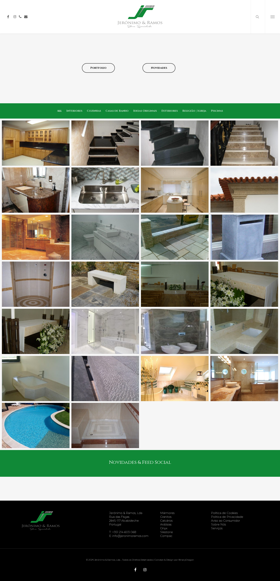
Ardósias (165, 524)
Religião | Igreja (194, 111)
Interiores (74, 111)
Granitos (165, 517)
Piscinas (217, 111)
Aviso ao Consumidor (225, 520)
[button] (272, 17)
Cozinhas (94, 111)
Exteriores (169, 111)
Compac (166, 536)
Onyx (163, 528)
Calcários (166, 520)
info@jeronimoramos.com (130, 536)
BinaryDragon (186, 559)
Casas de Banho (117, 111)
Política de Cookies (224, 513)
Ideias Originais (145, 111)
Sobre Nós (218, 524)
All (59, 111)
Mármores (167, 513)
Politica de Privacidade (227, 517)
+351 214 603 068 (124, 532)
